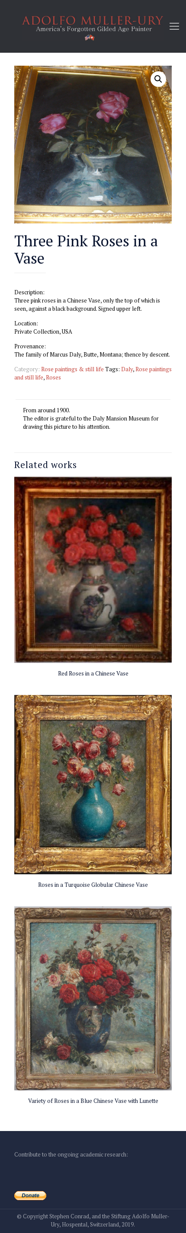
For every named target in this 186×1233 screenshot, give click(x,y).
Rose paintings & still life (72, 369)
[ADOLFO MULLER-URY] (93, 26)
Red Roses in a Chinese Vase (93, 673)
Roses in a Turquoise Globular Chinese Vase (93, 885)
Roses (53, 377)
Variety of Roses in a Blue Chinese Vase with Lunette (93, 1101)
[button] (158, 79)
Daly (127, 369)
